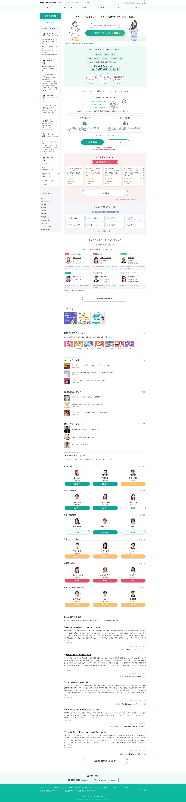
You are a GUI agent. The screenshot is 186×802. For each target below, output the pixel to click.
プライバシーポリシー (58, 791)
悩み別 (84, 7)
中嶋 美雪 (50, 158)
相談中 (77, 581)
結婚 (121, 676)
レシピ (90, 787)
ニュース (49, 787)
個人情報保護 (69, 791)
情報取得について (46, 217)
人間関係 (112, 218)
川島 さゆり (50, 134)
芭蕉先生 (49, 61)
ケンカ (121, 649)
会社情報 (42, 791)
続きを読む (67, 643)
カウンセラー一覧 (66, 7)
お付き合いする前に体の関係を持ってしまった (82, 709)
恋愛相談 (84, 787)
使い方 (137, 7)
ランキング (101, 7)
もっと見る (141, 466)
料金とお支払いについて (48, 201)
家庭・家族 (93, 218)
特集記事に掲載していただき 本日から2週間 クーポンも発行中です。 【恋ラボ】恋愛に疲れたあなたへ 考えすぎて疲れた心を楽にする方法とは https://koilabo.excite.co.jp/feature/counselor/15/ (49, 47)
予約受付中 (133, 484)
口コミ (120, 7)
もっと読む (105, 193)
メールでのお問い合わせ (106, 780)
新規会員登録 (92, 142)
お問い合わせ (45, 223)
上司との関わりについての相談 (77, 682)
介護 (130, 225)
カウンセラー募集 (46, 226)
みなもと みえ (51, 33)
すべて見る (141, 333)
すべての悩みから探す (104, 231)
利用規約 (43, 211)
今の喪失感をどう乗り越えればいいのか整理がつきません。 (87, 732)
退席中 (133, 508)
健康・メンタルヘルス (134, 218)
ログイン (118, 142)
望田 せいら (142, 726)
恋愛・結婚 (73, 218)
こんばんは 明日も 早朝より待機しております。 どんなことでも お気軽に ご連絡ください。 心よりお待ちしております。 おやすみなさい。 (49, 174)
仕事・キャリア (74, 225)
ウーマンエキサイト (114, 787)
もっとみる (44, 189)
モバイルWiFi (125, 787)
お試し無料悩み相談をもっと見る (105, 761)
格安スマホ (104, 787)
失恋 (121, 754)
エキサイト (43, 787)
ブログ (62, 787)
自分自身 (112, 225)
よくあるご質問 (45, 220)
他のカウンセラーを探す (105, 298)
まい (145, 649)
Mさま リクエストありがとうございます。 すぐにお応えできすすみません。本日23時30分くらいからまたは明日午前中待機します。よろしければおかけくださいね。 (49, 146)
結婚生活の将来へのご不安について (78, 655)
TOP (48, 7)
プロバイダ (96, 787)
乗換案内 (56, 787)
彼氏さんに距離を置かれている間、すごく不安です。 (84, 627)
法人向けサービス (130, 2)
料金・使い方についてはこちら (105, 135)
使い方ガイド (45, 198)
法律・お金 (93, 225)
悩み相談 (78, 787)
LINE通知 (43, 204)
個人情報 (43, 207)
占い (66, 787)
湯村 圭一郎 (50, 95)
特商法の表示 (45, 214)
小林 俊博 (143, 704)
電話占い (71, 787)
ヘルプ (75, 791)
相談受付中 (77, 484)
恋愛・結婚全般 (113, 726)
